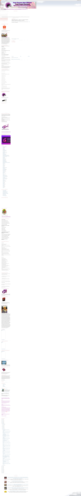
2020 (2, 421)
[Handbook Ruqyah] (3, 358)
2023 (2, 419)
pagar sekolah (4, 170)
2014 (2, 468)
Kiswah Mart (4, 160)
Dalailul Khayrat (4, 150)
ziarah (3, 187)
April (3, 427)
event (3, 151)
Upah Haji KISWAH (4, 190)
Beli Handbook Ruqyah (5, 192)
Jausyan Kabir (4, 154)
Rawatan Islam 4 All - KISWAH (5, 193)
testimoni (3, 184)
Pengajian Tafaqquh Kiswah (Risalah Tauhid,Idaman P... (6, 461)
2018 (2, 423)
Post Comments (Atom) (16, 57)
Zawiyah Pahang (4, 384)
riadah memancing (4, 175)
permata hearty (4, 386)
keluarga (3, 157)
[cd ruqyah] (3, 348)
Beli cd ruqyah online (5, 195)
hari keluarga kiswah (4, 152)
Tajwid (3, 182)
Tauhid (3, 183)
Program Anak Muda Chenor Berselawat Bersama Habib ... (6, 435)
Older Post (29, 56)
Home (20, 56)
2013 (2, 469)
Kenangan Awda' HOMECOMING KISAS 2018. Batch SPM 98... (6, 456)
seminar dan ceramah (4, 178)
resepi (3, 174)
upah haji (3, 385)
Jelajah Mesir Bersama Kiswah (5, 155)
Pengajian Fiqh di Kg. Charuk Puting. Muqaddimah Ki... (6, 434)
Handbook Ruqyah (3, 351)
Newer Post (13, 56)
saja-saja (3, 177)
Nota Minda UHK (4, 169)
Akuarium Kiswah (4, 146)
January (3, 465)
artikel (3, 147)
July (3, 425)
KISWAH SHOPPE (4, 161)
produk (3, 172)
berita (3, 149)
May (3, 426)
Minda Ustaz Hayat (4, 167)
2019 (2, 422)
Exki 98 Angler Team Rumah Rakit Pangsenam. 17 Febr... (6, 440)
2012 (2, 470)
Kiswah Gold (4, 159)
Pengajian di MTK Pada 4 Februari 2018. (6, 455)
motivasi (3, 168)
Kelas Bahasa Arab (4, 156)
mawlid (3, 165)
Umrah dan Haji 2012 (4, 191)
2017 (2, 466)
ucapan (3, 185)
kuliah (3, 163)
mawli (3, 164)
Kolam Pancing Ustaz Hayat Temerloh (6, 162)
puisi (3, 173)
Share (29, 21)
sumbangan (4, 180)
